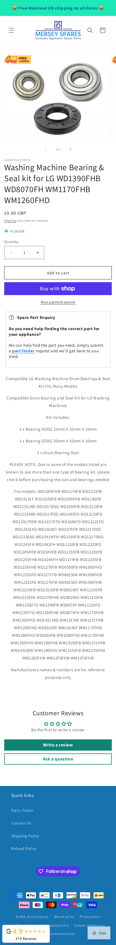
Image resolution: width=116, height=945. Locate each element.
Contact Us (21, 823)
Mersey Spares (37, 917)
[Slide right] (70, 149)
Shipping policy (57, 925)
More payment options (58, 302)
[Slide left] (45, 149)
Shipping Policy (25, 835)
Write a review (58, 745)
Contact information (89, 925)
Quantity (11, 241)
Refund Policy (23, 848)
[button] (11, 30)
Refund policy (64, 917)
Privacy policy (90, 917)
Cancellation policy (60, 934)
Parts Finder (22, 810)
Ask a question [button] (58, 759)
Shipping (10, 220)
